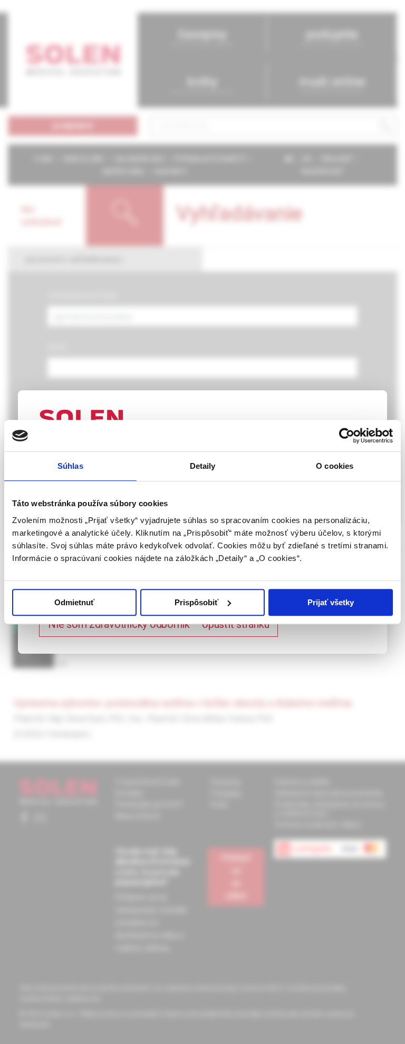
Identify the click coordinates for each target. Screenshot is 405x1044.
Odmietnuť (74, 602)
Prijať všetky (330, 602)
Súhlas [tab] (70, 465)
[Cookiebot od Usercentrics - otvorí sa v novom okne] (347, 436)
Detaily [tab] (203, 465)
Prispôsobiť (196, 602)
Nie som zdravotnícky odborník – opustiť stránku (158, 624)
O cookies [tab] (334, 465)
